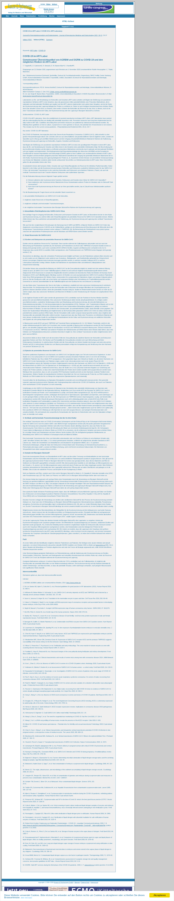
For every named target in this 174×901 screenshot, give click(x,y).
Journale (14, 16)
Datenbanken (31, 16)
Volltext (54, 4)
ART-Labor (33, 50)
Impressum (61, 16)
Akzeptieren (160, 895)
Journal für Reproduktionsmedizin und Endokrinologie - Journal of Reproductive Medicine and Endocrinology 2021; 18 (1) (62, 35)
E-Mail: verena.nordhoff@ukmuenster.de (63, 92)
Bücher (52, 16)
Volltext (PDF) (27, 39)
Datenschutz (85, 882)
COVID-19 (41, 50)
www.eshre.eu (100, 545)
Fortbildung (42, 16)
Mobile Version (49, 9)
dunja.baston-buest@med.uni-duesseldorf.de (37, 96)
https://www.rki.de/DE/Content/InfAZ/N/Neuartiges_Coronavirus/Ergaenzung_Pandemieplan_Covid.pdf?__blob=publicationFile (64, 825)
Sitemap (77, 882)
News (22, 16)
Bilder (48, 4)
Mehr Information (26, 898)
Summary (49, 39)
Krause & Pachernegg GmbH (63, 882)
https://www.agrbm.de (73, 583)
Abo (7, 16)
